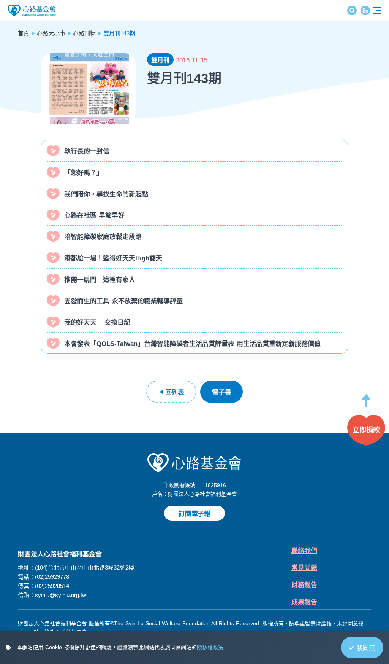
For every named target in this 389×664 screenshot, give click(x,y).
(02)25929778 (52, 576)
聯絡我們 (304, 550)
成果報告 (304, 602)
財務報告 (304, 585)
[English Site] (365, 10)
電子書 (221, 392)
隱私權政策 (210, 647)
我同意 (365, 648)
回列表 (174, 392)
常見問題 (304, 568)
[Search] (352, 10)
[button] (366, 404)
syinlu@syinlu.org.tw (60, 595)
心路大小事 (51, 33)
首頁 (23, 33)
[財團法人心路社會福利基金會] (194, 463)
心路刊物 (84, 33)
